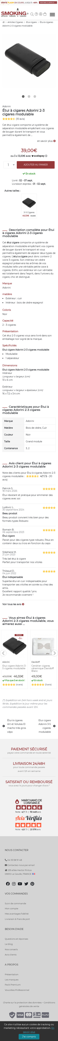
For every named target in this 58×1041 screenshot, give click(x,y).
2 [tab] (29, 96)
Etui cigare (31, 22)
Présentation (11, 974)
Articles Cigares (16, 22)
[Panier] (45, 14)
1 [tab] (23, 96)
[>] (55, 653)
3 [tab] (35, 96)
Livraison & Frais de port (17, 919)
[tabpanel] (29, 60)
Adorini (6, 106)
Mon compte (11, 908)
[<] (3, 653)
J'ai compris (29, 1036)
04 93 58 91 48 (14, 860)
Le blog (9, 944)
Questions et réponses (16, 939)
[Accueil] (3, 22)
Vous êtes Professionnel (17, 990)
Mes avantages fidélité (17, 913)
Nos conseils (11, 949)
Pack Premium (13, 984)
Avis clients (10, 954)
